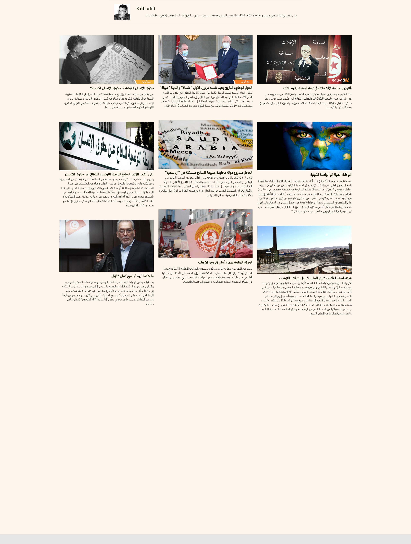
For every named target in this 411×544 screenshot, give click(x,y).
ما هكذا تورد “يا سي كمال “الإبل (132, 276)
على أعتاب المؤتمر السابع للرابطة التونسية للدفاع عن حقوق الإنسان (109, 174)
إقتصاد (263, 222)
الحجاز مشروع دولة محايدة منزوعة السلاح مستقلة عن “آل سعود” (209, 172)
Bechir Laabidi (82, 32)
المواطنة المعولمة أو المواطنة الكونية (331, 174)
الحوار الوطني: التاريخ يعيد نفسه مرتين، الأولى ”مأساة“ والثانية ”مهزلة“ (206, 87)
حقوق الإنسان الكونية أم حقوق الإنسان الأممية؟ (121, 88)
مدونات (66, 32)
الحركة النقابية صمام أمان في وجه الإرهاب (225, 262)
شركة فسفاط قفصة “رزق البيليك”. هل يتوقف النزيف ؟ (315, 278)
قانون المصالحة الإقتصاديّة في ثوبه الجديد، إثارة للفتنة (317, 88)
